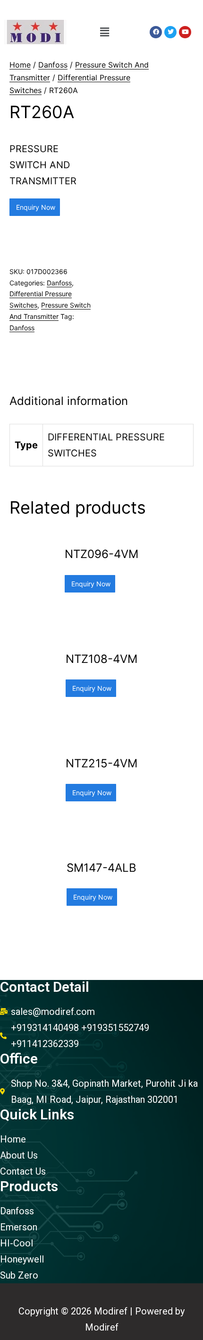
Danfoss (53, 64)
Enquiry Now (34, 207)
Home (20, 64)
